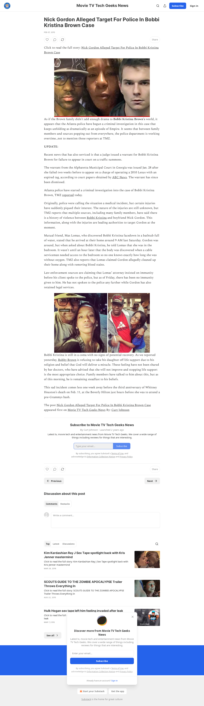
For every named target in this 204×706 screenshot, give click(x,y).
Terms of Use (117, 668)
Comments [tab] (51, 503)
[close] (132, 616)
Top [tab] (48, 543)
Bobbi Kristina (97, 218)
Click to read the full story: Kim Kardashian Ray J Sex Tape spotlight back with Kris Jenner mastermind (86, 563)
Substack (86, 699)
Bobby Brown (67, 360)
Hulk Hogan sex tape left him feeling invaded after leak (83, 611)
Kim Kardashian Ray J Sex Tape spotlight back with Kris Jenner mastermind (84, 555)
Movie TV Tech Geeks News (87, 410)
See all (50, 635)
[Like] (47, 39)
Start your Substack (94, 691)
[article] (102, 563)
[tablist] (58, 504)
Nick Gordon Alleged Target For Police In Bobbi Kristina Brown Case (104, 405)
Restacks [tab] (65, 503)
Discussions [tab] (68, 543)
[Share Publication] (165, 6)
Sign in (194, 5)
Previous (56, 480)
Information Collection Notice (101, 671)
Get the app (117, 691)
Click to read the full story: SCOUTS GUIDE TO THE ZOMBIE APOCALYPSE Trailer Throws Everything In (84, 592)
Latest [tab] (56, 543)
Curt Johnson (120, 410)
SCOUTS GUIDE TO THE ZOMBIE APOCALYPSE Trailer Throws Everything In (83, 584)
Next (150, 480)
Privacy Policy (126, 671)
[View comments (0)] (55, 39)
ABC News (119, 177)
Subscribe (178, 5)
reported (68, 195)
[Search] (158, 6)
